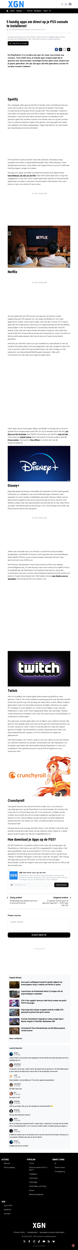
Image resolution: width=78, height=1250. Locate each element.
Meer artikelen (15, 1038)
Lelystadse (17, 1084)
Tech (45, 11)
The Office (35, 440)
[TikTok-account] (39, 1241)
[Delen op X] (60, 49)
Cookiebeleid (32, 1232)
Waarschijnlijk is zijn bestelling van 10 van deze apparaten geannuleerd (31, 1080)
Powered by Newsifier (39, 1246)
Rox (15, 1092)
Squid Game (26, 437)
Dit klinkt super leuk (15, 1089)
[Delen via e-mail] (64, 49)
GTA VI (29, 11)
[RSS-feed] (49, 1241)
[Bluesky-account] (53, 1241)
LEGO (12, 11)
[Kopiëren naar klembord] (68, 49)
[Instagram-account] (34, 1241)
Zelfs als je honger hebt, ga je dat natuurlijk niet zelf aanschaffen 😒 (31, 1106)
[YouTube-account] (44, 1241)
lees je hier (63, 434)
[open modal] (70, 4)
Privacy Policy (19, 1232)
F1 (50, 11)
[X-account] (24, 1241)
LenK (15, 1075)
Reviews (38, 11)
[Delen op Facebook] (56, 49)
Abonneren (61, 885)
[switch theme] (66, 4)
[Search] (62, 4)
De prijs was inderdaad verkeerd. (19, 1115)
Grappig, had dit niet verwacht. (19, 1146)
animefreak (17, 1064)
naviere (16, 1053)
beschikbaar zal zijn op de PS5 (22, 176)
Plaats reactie (39, 935)
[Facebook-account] (29, 1241)
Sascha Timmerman (18, 29)
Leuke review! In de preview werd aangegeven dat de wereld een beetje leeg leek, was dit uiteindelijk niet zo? (38, 1059)
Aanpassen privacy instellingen (52, 1232)
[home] (7, 11)
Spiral (15, 1118)
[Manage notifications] (73, 1245)
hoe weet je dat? (14, 1097)
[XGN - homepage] (15, 4)
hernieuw (17, 1101)
